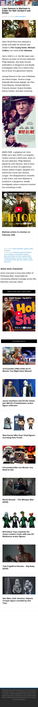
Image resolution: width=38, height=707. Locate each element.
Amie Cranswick (18, 249)
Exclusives (23, 640)
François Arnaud (10, 258)
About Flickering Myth (23, 670)
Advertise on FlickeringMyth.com (23, 674)
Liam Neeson (8, 260)
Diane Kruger (26, 256)
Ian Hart (19, 258)
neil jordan (24, 260)
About (23, 667)
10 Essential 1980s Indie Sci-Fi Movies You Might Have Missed (17, 370)
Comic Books (23, 653)
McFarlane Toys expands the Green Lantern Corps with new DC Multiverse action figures (18, 534)
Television (23, 650)
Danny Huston (16, 256)
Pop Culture (23, 643)
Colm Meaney (18, 254)
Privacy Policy (21, 697)
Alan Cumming (9, 254)
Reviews (23, 626)
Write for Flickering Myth (23, 677)
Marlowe (16, 260)
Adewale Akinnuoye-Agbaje (22, 252)
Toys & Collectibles (23, 660)
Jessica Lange (27, 258)
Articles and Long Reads (23, 633)
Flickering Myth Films (23, 664)
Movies (26, 249)
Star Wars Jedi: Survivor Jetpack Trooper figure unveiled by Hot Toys (18, 600)
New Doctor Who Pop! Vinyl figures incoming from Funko (19, 436)
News (31, 249)
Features (23, 630)
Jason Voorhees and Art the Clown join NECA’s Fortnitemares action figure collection (19, 403)
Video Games (23, 657)
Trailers (7, 250)
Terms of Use (11, 697)
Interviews (23, 636)
